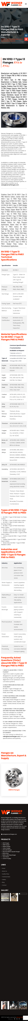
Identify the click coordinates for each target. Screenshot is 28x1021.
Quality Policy (5, 874)
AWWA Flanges (6, 846)
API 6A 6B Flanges (7, 850)
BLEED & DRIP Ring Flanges (9, 855)
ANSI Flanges (6, 843)
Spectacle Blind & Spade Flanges (11, 851)
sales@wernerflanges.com (10, 185)
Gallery (4, 879)
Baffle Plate (6, 853)
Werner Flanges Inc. (22, 1017)
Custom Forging (7, 858)
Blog (3, 882)
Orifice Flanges (6, 848)
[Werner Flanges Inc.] (12, 4)
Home (3, 37)
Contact (4, 885)
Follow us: (10, 1019)
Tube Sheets (6, 857)
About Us (4, 871)
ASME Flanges (6, 844)
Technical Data (6, 876)
